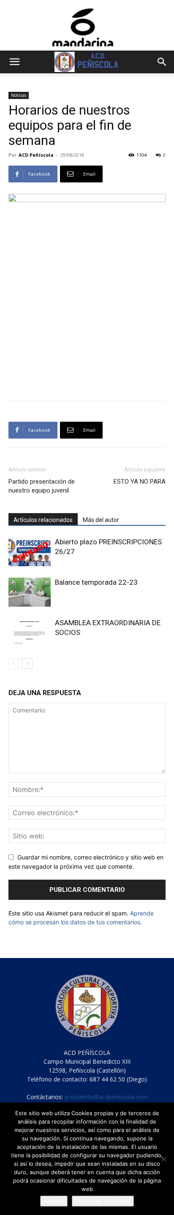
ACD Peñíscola (36, 155)
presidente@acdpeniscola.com (106, 1097)
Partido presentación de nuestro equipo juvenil (41, 486)
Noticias (18, 95)
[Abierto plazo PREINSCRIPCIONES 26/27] (29, 551)
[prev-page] (13, 663)
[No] (163, 1159)
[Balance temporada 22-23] (29, 592)
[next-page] (27, 663)
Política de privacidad (102, 1201)
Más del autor (101, 520)
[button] (14, 62)
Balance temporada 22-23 (96, 582)
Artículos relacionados (43, 520)
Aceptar (54, 1201)
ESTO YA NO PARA (140, 481)
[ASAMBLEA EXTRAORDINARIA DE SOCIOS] (29, 632)
